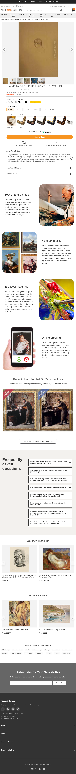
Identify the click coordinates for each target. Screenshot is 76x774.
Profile (56, 653)
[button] (4, 49)
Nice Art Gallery (13, 10)
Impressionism (67, 649)
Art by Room (31, 15)
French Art (56, 649)
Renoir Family (66, 653)
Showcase (68, 14)
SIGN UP (67, 6)
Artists (4, 14)
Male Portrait (28, 653)
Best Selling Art (56, 15)
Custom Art (43, 15)
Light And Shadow (16, 653)
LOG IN (73, 6)
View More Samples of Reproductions (38, 441)
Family (47, 649)
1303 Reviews (17, 94)
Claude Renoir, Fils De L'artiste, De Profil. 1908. (34, 19)
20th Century (5, 649)
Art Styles (12, 15)
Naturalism (39, 653)
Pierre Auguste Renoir (12, 19)
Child (27, 649)
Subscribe (59, 683)
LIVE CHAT (21, 6)
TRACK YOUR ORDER (56, 6)
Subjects (23, 14)
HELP (13, 6)
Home (2, 19)
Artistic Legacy (17, 649)
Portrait (49, 653)
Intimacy (4, 653)
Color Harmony (37, 649)
